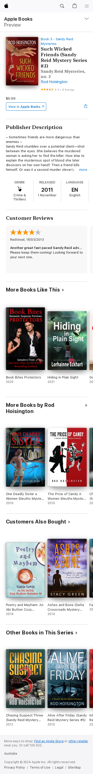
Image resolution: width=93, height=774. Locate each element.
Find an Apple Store (49, 741)
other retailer (78, 741)
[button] (62, 6)
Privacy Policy (14, 767)
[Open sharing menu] (85, 106)
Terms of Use (40, 767)
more (83, 170)
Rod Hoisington (54, 81)
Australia (10, 753)
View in (24, 107)
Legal (59, 767)
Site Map (74, 767)
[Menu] (87, 6)
